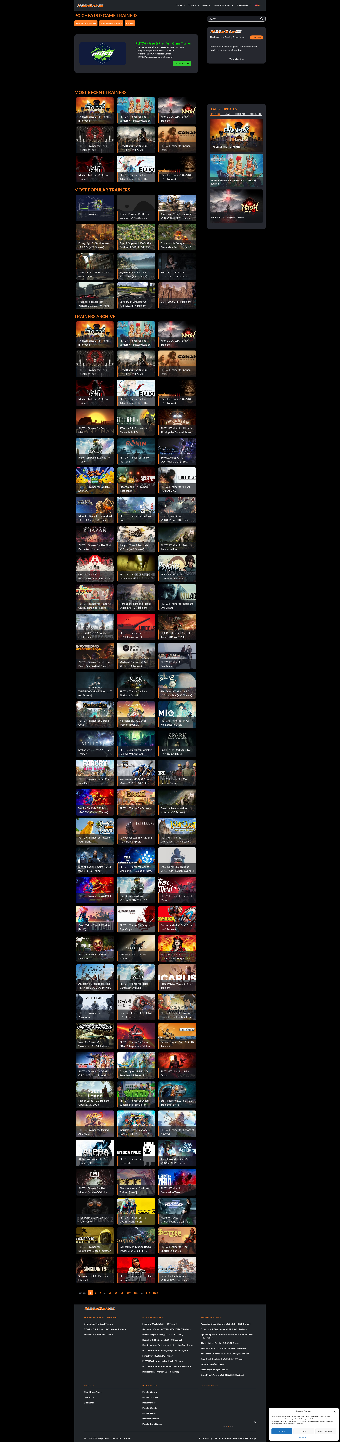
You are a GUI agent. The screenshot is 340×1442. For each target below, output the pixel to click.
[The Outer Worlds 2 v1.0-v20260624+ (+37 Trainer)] (177, 685)
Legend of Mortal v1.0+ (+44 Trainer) (159, 1324)
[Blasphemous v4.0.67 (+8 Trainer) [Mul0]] (136, 1182)
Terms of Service (223, 1438)
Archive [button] (130, 23)
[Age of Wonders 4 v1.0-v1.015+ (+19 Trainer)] (177, 1152)
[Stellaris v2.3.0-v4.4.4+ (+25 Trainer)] (95, 743)
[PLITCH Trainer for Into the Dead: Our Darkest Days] (95, 656)
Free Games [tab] (255, 114)
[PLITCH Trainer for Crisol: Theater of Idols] (95, 139)
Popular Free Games (152, 1424)
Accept (282, 1431)
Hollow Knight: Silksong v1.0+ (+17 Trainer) (162, 1334)
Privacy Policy (205, 1438)
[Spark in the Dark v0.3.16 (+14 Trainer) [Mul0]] (177, 743)
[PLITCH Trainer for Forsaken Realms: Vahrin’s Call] (136, 743)
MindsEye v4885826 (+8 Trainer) (157, 1355)
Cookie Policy (302, 1437)
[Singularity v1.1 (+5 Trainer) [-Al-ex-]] (95, 1269)
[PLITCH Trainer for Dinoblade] (177, 656)
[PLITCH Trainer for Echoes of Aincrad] (177, 1123)
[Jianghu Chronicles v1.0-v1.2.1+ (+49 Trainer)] (136, 539)
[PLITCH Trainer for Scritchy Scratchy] (95, 480)
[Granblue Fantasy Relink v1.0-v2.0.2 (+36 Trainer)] (177, 1269)
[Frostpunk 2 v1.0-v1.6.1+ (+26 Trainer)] (95, 1211)
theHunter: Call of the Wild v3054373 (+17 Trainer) (166, 1329)
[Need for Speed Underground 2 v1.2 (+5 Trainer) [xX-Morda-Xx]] (177, 1211)
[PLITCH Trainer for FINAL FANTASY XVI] (177, 480)
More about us (236, 59)
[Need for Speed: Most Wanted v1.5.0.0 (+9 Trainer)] (95, 295)
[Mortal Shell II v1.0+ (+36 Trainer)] (95, 168)
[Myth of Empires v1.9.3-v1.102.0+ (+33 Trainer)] (136, 266)
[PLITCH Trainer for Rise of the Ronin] (136, 451)
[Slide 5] (232, 1426)
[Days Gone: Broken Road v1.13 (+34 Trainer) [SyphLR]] (177, 860)
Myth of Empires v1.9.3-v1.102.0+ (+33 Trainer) (223, 1348)
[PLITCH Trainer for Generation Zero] (177, 1182)
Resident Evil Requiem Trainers (98, 1334)
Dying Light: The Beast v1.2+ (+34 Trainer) (162, 1339)
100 (129, 1292)
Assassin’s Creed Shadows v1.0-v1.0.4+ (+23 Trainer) (225, 1324)
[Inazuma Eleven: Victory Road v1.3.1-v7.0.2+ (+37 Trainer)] (136, 1123)
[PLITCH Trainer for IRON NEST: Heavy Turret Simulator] (136, 626)
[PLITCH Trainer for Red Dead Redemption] (136, 1269)
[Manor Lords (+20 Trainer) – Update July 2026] (95, 1094)
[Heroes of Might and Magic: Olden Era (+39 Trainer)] (136, 597)
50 (116, 1292)
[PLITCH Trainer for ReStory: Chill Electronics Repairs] (95, 597)
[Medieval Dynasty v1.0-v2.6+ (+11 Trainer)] (136, 656)
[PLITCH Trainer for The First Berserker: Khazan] (95, 539)
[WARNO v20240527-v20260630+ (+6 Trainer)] (95, 802)
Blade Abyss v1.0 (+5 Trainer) (214, 1369)
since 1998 (256, 37)
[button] (334, 1411)
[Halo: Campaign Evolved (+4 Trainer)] (95, 451)
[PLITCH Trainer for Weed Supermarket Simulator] (136, 1094)
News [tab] (227, 114)
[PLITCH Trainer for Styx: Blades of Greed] (136, 685)
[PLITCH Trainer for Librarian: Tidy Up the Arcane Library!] (177, 422)
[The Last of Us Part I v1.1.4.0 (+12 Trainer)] (95, 266)
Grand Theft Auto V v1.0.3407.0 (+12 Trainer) (222, 1375)
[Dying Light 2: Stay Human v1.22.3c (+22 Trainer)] (95, 237)
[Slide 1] (224, 1426)
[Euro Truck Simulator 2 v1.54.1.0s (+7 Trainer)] (136, 295)
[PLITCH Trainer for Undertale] (136, 1152)
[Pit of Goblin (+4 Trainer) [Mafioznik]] (136, 480)
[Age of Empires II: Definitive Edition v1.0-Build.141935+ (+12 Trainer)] (136, 237)
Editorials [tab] (240, 114)
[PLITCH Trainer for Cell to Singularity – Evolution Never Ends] (136, 860)
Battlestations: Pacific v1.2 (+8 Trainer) (160, 1371)
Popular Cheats (149, 1408)
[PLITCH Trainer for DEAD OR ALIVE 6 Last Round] (95, 1065)
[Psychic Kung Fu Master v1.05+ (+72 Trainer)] (177, 568)
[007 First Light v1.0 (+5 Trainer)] (136, 948)
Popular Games (149, 1392)
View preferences (325, 1431)
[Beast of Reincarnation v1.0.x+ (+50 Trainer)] (177, 802)
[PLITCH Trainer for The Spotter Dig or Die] (177, 1240)
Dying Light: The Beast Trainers (98, 1324)
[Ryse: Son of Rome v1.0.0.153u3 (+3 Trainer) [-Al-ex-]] (177, 509)
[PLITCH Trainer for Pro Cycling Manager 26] (136, 1211)
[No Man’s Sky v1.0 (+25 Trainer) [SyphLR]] (136, 714)
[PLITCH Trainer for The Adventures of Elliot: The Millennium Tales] (136, 168)
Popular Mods (149, 1402)
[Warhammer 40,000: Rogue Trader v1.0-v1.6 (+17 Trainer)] (136, 1240)
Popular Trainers (150, 1397)
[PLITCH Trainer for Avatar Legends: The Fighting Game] (177, 1006)
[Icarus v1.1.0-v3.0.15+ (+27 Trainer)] (177, 977)
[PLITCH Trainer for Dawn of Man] (95, 422)
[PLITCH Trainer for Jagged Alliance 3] (95, 1123)
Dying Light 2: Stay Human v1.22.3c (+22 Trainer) (224, 1329)
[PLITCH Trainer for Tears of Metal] (177, 889)
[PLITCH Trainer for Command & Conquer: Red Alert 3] (177, 948)
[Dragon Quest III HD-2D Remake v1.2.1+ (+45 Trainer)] (136, 1065)
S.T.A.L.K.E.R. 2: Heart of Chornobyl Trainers (105, 1329)
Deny (303, 1431)
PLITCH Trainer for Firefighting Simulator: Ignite (165, 1350)
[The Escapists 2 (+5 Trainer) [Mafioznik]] (95, 110)
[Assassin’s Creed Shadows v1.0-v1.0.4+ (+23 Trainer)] (177, 207)
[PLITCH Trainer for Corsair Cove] (95, 714)
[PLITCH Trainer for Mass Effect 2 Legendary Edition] (136, 1035)
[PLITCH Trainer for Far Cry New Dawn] (95, 772)
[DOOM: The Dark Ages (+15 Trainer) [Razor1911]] (177, 626)
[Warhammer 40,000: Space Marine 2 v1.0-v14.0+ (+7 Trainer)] (136, 772)
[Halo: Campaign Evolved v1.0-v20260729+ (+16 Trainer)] (136, 889)
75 (122, 1292)
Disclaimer (89, 1402)
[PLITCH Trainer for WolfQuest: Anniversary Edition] (177, 831)
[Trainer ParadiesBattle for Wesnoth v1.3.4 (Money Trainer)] (136, 207)
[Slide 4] (230, 1426)
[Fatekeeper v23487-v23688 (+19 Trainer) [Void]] (136, 831)
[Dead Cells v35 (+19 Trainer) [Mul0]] (95, 919)
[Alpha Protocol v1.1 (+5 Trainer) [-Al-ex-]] (95, 1152)
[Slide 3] (228, 1426)
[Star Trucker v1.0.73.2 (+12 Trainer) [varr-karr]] (177, 1094)
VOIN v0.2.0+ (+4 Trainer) (213, 1364)
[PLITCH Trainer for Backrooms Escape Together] (95, 1240)
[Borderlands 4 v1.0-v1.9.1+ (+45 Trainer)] (177, 919)
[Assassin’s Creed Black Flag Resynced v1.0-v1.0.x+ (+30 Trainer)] (95, 977)
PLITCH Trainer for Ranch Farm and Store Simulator (166, 1366)
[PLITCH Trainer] (95, 207)
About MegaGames (93, 1392)
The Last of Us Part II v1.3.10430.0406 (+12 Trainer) (225, 1353)
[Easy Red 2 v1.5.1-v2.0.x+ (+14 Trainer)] (95, 626)
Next (155, 1292)
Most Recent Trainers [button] (86, 23)
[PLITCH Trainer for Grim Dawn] (177, 1065)
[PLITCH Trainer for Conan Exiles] (177, 139)
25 (110, 1292)
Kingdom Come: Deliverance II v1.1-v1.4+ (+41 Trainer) (168, 1345)
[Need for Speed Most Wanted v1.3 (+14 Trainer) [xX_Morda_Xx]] (95, 1035)
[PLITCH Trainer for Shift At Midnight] (95, 948)
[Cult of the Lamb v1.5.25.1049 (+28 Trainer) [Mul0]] (95, 568)
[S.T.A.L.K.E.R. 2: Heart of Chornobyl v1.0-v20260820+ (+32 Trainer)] (136, 422)
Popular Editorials (150, 1418)
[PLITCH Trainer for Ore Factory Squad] (177, 772)
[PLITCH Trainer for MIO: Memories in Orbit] (177, 714)
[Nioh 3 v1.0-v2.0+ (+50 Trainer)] (177, 110)
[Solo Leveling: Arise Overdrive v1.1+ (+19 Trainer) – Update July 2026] (177, 451)
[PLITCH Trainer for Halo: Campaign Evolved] (136, 977)
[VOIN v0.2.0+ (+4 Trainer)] (177, 295)
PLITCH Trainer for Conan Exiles (217, 1422)
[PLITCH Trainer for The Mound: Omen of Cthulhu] (95, 1182)
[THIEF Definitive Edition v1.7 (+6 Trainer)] (95, 685)
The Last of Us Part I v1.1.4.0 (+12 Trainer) (220, 1343)
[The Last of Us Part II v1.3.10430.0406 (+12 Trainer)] (177, 266)
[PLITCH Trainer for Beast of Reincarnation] (177, 539)
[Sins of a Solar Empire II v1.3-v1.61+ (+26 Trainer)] (95, 860)
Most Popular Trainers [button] (111, 23)
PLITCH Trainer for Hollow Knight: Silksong (162, 1361)
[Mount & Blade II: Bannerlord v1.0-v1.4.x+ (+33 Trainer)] (95, 509)
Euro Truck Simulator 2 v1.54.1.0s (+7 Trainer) (222, 1359)
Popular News (149, 1413)
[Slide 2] (226, 1426)
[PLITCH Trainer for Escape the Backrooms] (136, 568)
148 (148, 1292)
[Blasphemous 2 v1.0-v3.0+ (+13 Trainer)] (177, 168)
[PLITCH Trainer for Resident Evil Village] (177, 597)
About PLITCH (182, 63)
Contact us (89, 1397)
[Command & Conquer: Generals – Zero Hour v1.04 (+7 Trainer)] (177, 237)
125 (136, 1292)
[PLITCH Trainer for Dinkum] (136, 802)
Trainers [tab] (215, 114)
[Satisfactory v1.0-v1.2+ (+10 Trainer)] (177, 1035)
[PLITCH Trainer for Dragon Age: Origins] (136, 919)
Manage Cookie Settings (244, 1438)
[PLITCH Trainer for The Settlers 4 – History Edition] (136, 110)
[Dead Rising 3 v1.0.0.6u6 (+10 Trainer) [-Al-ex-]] (136, 139)
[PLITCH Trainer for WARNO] (95, 889)
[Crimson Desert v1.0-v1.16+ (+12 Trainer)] (136, 1006)
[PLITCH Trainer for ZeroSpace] (95, 1006)
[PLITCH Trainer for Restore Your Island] (95, 831)
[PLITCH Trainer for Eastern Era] (136, 509)
